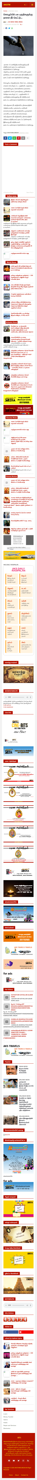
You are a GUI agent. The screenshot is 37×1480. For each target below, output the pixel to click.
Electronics (6, 1428)
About (17, 1475)
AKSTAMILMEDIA (20, 1467)
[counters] (15, 1321)
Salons (5, 1419)
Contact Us (24, 1475)
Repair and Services (9, 1425)
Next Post (30, 192)
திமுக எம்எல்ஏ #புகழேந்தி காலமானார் (23, 1071)
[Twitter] (9, 28)
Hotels (5, 1422)
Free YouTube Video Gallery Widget (17, 548)
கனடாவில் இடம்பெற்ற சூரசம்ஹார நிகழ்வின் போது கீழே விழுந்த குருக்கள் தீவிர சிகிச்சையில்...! (22, 286)
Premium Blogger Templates (20, 1471)
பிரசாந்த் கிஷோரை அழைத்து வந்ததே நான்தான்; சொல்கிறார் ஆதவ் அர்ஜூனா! (21, 1345)
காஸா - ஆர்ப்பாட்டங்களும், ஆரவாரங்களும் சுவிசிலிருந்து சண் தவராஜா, (20, 1391)
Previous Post (8, 192)
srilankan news (13, 11)
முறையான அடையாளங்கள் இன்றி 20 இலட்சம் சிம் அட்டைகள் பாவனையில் (26, 1086)
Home (5, 11)
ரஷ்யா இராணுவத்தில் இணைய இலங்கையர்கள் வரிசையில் (26, 1121)
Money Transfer (8, 1417)
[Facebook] (6, 28)
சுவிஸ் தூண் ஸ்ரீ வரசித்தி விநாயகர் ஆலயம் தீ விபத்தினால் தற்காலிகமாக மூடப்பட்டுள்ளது (21, 268)
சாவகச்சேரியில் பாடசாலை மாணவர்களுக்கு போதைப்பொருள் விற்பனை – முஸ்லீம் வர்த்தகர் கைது (21, 339)
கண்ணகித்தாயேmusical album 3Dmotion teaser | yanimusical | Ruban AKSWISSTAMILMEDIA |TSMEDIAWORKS (17, 1034)
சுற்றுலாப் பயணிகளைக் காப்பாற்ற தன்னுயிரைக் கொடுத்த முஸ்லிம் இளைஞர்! (20, 232)
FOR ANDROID (8, 707)
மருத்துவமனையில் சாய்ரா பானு (20, 253)
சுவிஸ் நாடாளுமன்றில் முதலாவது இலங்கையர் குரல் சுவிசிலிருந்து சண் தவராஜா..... (21, 1373)
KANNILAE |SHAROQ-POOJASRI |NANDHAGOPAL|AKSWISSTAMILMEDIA (22, 1021)
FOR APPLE (7, 705)
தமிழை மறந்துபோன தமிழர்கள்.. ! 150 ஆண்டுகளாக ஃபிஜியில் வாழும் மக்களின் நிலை (22, 277)
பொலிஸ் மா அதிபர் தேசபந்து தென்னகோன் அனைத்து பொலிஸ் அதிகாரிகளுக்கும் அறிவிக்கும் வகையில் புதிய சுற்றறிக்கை (26, 1104)
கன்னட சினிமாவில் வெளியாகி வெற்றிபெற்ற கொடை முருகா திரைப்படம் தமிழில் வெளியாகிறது (20, 458)
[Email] (23, 138)
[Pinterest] (19, 138)
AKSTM (6, 5)
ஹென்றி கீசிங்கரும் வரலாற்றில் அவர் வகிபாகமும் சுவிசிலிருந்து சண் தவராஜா (21, 1364)
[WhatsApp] (12, 28)
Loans (5, 1414)
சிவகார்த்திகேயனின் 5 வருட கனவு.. (21, 520)
